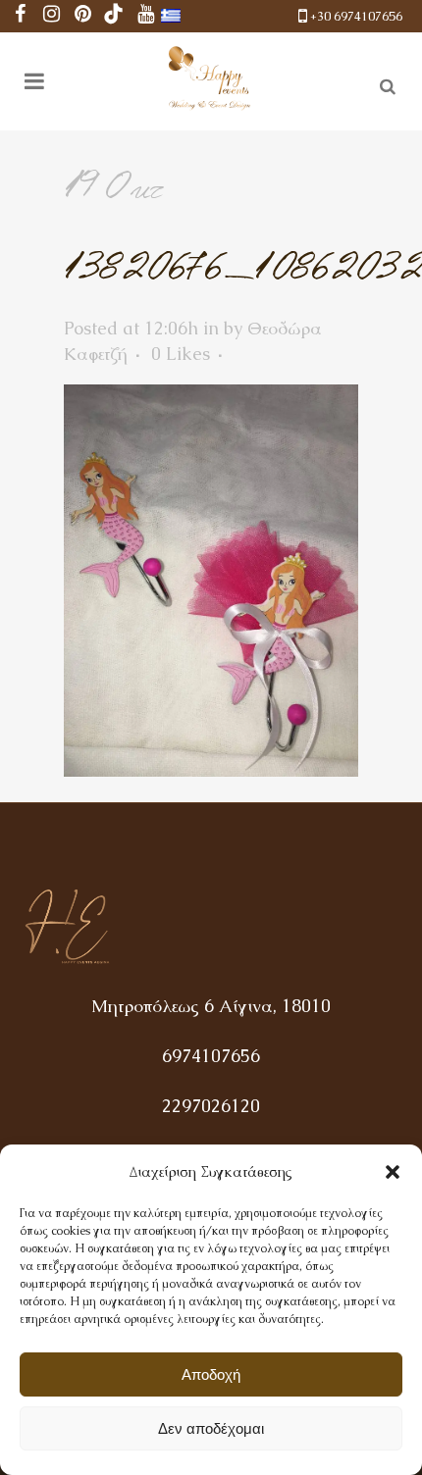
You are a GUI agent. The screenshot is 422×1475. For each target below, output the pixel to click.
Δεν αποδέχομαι (211, 1428)
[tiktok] (114, 16)
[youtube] (145, 16)
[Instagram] (51, 16)
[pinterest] (82, 16)
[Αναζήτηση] (383, 83)
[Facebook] (19, 16)
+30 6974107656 (356, 16)
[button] (392, 1172)
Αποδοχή (211, 1374)
